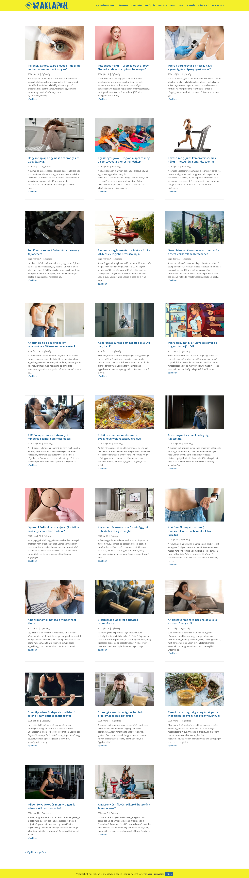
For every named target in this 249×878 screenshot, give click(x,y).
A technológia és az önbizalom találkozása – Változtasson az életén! (51, 344)
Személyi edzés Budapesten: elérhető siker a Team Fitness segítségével (51, 713)
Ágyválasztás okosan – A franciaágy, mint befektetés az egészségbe (124, 529)
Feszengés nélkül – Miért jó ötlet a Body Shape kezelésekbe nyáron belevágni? (123, 67)
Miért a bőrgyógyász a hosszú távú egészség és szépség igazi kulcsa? (190, 67)
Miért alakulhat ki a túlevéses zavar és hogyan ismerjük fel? (192, 344)
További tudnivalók (153, 873)
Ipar (181, 5)
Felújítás (150, 5)
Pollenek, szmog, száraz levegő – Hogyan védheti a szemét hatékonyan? (54, 67)
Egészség (136, 5)
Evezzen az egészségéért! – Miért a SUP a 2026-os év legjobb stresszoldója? (124, 252)
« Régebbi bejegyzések (35, 852)
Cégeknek (123, 5)
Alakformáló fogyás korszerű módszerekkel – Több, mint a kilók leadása (189, 531)
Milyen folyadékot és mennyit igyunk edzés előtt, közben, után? (51, 806)
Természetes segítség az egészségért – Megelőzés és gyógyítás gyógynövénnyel (194, 713)
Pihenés (191, 5)
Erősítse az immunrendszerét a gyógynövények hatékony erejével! (120, 436)
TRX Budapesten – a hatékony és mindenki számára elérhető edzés (49, 436)
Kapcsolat (218, 5)
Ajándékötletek (105, 5)
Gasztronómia (167, 5)
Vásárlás (203, 5)
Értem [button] (169, 874)
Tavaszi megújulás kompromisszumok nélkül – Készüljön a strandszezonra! (192, 159)
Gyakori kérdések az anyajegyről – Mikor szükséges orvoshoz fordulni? (53, 529)
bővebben (32, 99)
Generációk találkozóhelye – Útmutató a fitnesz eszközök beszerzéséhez (193, 252)
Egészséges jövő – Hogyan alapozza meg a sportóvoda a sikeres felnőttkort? (124, 159)
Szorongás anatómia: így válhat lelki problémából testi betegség (121, 713)
